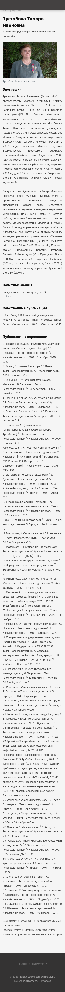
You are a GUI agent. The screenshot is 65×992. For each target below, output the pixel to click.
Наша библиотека (33, 964)
